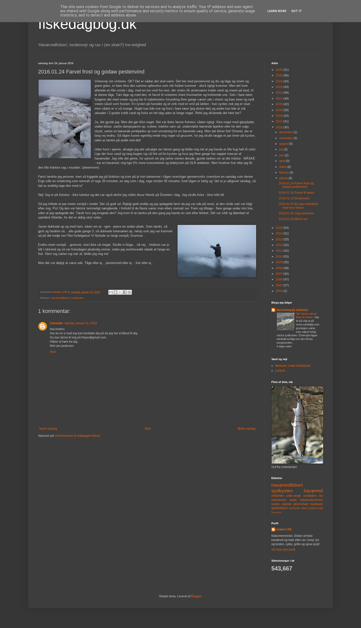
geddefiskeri (279, 508)
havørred (313, 490)
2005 (279, 285)
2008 (279, 268)
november (286, 138)
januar (284, 178)
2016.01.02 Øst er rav (293, 219)
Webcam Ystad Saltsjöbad (292, 365)
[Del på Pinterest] (129, 292)
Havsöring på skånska (292, 310)
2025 (279, 75)
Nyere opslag (48, 428)
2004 (279, 291)
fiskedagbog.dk (87, 23)
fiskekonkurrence (311, 500)
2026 (279, 70)
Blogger (196, 596)
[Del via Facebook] (124, 292)
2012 (279, 245)
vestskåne (310, 495)
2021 (279, 98)
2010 (279, 256)
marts (283, 167)
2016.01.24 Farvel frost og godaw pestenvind (296, 185)
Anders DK (284, 529)
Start (147, 428)
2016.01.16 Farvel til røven (296, 192)
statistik (287, 504)
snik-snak (293, 495)
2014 (279, 233)
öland (304, 508)
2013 (279, 239)
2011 (279, 250)
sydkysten (77, 297)
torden (275, 504)
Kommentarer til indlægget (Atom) (77, 436)
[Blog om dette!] (115, 292)
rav (321, 495)
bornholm (294, 508)
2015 (279, 228)
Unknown (56, 323)
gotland (313, 508)
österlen (277, 495)
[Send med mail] (110, 292)
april (282, 161)
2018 (279, 115)
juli (281, 149)
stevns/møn (300, 504)
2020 (279, 104)
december (286, 132)
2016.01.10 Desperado (294, 198)
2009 (279, 262)
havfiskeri (316, 504)
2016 (279, 127)
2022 (279, 92)
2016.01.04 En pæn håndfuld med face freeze (298, 205)
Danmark (276, 512)
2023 (279, 87)
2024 (279, 81)
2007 (279, 274)
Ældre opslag (246, 428)
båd (321, 508)
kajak (293, 500)
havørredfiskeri (60, 297)
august (284, 144)
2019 (279, 110)
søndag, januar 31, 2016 (80, 323)
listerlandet (278, 500)
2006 (279, 279)
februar (284, 172)
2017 (279, 121)
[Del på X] (120, 292)
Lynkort (280, 370)
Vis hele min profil (283, 549)
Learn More (276, 11)
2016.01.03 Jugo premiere (296, 213)
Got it (296, 11)
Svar (53, 351)
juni (282, 155)
